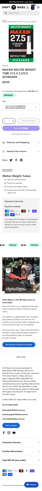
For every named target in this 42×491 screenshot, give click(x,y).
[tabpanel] (21, 184)
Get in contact (11, 425)
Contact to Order (28, 121)
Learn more (28, 2)
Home (4, 20)
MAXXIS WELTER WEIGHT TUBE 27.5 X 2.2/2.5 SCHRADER (19, 21)
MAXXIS (5, 66)
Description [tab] (7, 170)
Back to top (21, 357)
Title (4, 101)
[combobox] (21, 13)
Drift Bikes (10, 485)
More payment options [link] (21, 134)
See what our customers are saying (19, 345)
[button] (32, 7)
